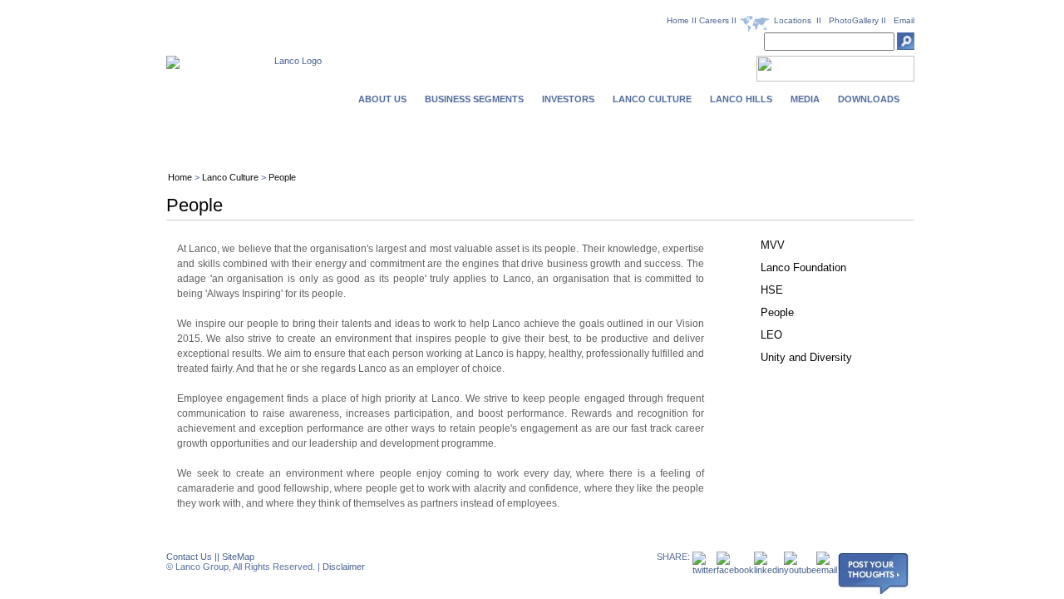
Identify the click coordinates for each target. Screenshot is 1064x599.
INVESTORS (568, 99)
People (282, 177)
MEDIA (805, 99)
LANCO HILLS (741, 99)
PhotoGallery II (857, 20)
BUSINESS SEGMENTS (474, 99)
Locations (792, 20)
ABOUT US (382, 99)
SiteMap (238, 557)
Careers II (719, 20)
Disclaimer (344, 567)
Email (904, 20)
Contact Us (189, 557)
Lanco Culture (230, 177)
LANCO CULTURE (652, 99)
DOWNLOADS (868, 99)
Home (678, 20)
